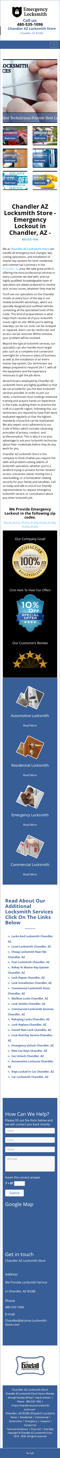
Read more (10, 138)
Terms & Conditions (17, 1429)
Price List (36, 1429)
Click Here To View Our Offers (30, 590)
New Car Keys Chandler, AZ (29, 1051)
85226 (25, 523)
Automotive (15, 1421)
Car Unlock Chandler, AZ (28, 1056)
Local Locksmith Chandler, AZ (31, 946)
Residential (26, 1417)
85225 (16, 523)
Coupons (45, 1421)
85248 (52, 523)
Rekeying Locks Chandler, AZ (31, 1019)
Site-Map (49, 1429)
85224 (7, 523)
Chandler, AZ (11, 269)
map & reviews (43, 1397)
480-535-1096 (30, 24)
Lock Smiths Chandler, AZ (28, 1004)
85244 (34, 523)
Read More (30, 725)
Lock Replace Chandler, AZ (29, 1024)
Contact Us (30, 1425)
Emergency (31, 1421)
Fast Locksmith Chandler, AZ (31, 962)
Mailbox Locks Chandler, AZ (30, 998)
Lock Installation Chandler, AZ (32, 983)
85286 (34, 527)
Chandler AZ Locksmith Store (29, 249)
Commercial (41, 1417)
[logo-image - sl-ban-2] (30, 91)
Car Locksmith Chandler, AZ (30, 1077)
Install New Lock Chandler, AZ (31, 1030)
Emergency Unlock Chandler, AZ (33, 1045)
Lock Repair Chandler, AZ (28, 977)
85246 (43, 523)
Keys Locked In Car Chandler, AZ (33, 1071)
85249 (25, 527)
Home (14, 1417)
